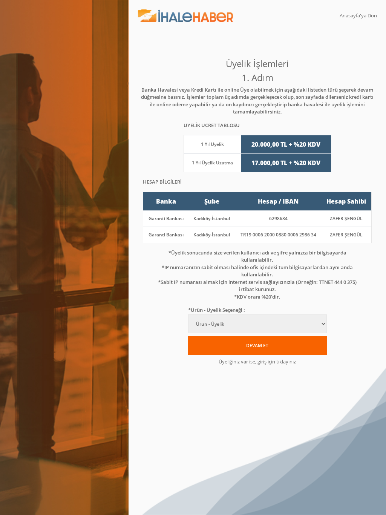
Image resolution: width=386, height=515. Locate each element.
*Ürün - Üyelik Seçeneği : (216, 310)
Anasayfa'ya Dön (358, 15)
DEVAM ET (257, 345)
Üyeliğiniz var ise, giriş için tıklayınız (257, 361)
